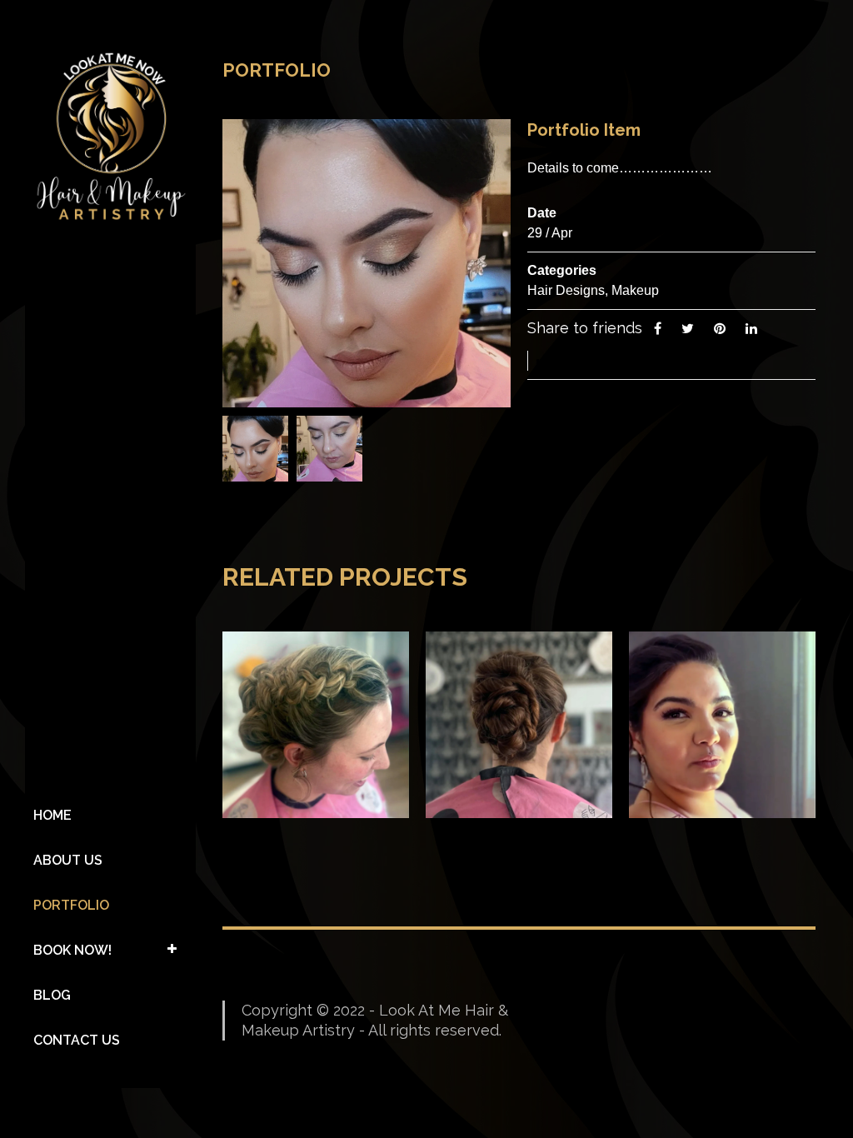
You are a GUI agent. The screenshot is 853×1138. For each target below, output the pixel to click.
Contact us (76, 1040)
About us (67, 860)
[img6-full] (329, 448)
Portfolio (71, 905)
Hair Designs (566, 290)
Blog (52, 995)
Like (571, 360)
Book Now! (72, 950)
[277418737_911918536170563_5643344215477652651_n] (255, 448)
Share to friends (584, 328)
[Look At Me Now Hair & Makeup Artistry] (110, 136)
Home (52, 815)
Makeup (635, 290)
